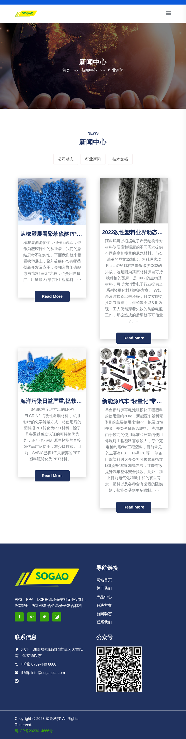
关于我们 (104, 588)
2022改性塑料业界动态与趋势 (138, 232)
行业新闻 (116, 70)
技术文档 (120, 159)
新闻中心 (89, 70)
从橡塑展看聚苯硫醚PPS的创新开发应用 (69, 234)
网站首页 (104, 580)
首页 (66, 70)
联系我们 (104, 622)
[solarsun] (26, 13)
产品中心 (104, 597)
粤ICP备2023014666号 (34, 731)
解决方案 (104, 605)
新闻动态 (104, 614)
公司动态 (65, 159)
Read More (52, 296)
